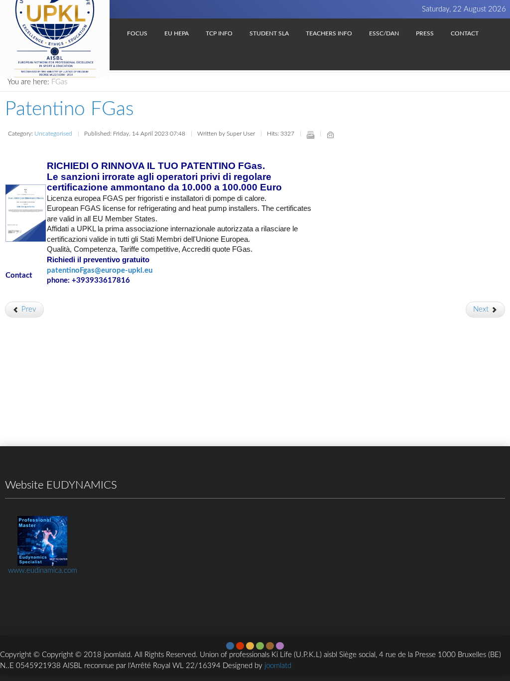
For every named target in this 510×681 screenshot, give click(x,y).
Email (330, 135)
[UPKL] (55, 24)
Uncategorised (53, 134)
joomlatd (277, 666)
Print (310, 135)
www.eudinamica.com (42, 570)
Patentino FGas (69, 109)
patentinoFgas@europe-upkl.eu (99, 270)
